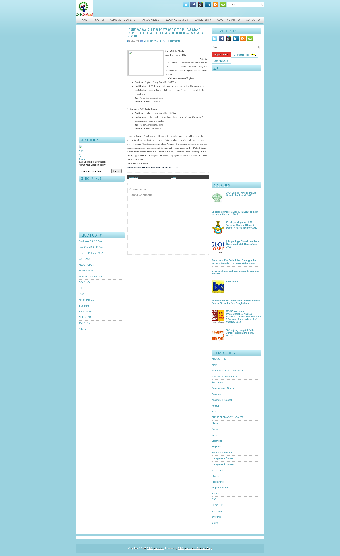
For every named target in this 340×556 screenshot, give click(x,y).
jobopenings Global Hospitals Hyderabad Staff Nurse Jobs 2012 (242, 244)
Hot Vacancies (149, 19)
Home (84, 19)
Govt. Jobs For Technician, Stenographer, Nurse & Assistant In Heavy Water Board (234, 261)
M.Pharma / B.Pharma (90, 276)
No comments (173, 41)
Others (82, 329)
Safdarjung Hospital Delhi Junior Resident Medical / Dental (240, 333)
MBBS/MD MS (86, 300)
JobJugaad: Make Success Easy (195, 548)
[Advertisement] (102, 81)
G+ (80, 154)
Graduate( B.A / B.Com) (91, 241)
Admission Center (122, 19)
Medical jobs (218, 470)
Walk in (158, 41)
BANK (215, 411)
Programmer (218, 481)
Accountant (217, 382)
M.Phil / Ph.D (86, 270)
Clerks (215, 423)
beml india (232, 281)
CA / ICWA (84, 259)
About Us (99, 19)
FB (80, 156)
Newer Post (133, 177)
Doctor (215, 429)
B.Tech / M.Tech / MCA (91, 253)
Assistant (216, 394)
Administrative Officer (223, 388)
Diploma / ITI (85, 317)
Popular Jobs (221, 54)
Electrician (217, 441)
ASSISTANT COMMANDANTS (227, 370)
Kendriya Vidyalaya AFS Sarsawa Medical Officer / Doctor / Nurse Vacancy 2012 (241, 225)
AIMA (214, 364)
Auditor (215, 405)
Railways (216, 493)
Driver (215, 435)
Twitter (82, 159)
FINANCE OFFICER (222, 452)
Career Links (203, 19)
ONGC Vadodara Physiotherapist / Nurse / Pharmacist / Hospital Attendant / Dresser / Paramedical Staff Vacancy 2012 (243, 316)
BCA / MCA (85, 282)
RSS (81, 151)
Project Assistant (220, 487)
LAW (81, 294)
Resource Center (177, 19)
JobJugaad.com (155, 548)
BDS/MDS (84, 305)
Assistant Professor (222, 400)
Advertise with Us (229, 19)
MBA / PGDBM (86, 264)
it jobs (215, 522)
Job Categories (242, 55)
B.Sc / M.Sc (85, 311)
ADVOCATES (219, 359)
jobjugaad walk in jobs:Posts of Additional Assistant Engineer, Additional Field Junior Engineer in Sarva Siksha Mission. (165, 33)
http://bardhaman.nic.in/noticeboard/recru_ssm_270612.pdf (153, 167)
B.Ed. (82, 288)
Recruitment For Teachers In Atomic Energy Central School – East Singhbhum (236, 302)
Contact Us (253, 19)
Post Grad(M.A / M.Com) (91, 247)
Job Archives (221, 61)
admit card (217, 511)
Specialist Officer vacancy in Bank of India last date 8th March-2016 (235, 213)
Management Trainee (222, 458)
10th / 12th (84, 323)
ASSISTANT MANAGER (224, 376)
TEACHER (217, 505)
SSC (214, 499)
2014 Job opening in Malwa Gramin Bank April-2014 (241, 194)
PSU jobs (216, 476)
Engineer (148, 41)
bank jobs (217, 517)
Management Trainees (223, 464)
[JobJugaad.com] (113, 8)
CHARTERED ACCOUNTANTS (227, 417)
